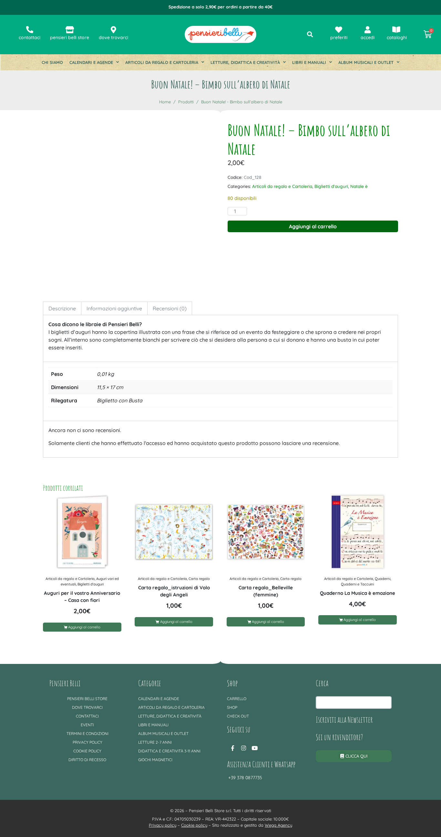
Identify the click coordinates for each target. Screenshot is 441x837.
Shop (232, 707)
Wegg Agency (278, 825)
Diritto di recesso (87, 759)
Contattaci (87, 716)
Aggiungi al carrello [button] (84, 627)
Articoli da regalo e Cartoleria (161, 62)
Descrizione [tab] (62, 308)
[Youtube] (254, 747)
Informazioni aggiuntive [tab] (114, 308)
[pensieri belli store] (69, 29)
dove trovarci (113, 37)
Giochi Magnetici (155, 759)
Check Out (238, 716)
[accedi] (367, 29)
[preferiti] (338, 29)
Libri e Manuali (309, 62)
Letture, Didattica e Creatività (245, 62)
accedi (367, 37)
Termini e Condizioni (87, 733)
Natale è (359, 186)
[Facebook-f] (232, 747)
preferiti (338, 37)
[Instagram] (243, 747)
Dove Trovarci (87, 707)
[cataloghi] (396, 29)
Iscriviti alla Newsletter (344, 719)
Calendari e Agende (91, 62)
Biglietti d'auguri (331, 186)
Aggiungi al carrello (313, 226)
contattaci (29, 37)
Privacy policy (87, 742)
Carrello (236, 698)
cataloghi (397, 37)
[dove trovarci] (113, 29)
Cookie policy (87, 751)
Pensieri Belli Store (87, 698)
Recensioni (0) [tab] (170, 308)
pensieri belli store (69, 37)
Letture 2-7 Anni (155, 742)
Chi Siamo (52, 62)
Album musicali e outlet (366, 62)
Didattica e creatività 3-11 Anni (169, 751)
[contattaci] (29, 29)
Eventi (87, 724)
